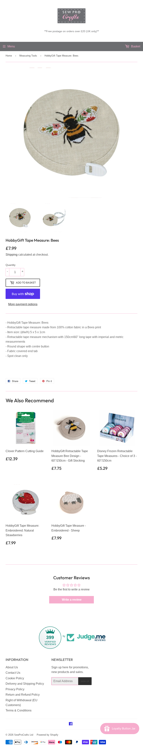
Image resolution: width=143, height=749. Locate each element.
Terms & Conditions (18, 710)
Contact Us (13, 672)
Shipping (12, 254)
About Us (12, 667)
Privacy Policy (15, 689)
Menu (11, 46)
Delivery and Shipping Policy (25, 683)
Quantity (10, 264)
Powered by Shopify (47, 734)
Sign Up (85, 681)
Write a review (71, 599)
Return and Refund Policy (23, 694)
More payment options (22, 304)
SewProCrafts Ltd (23, 734)
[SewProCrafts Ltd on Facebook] (71, 724)
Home (9, 55)
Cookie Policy (15, 678)
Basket (135, 46)
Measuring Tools (28, 55)
